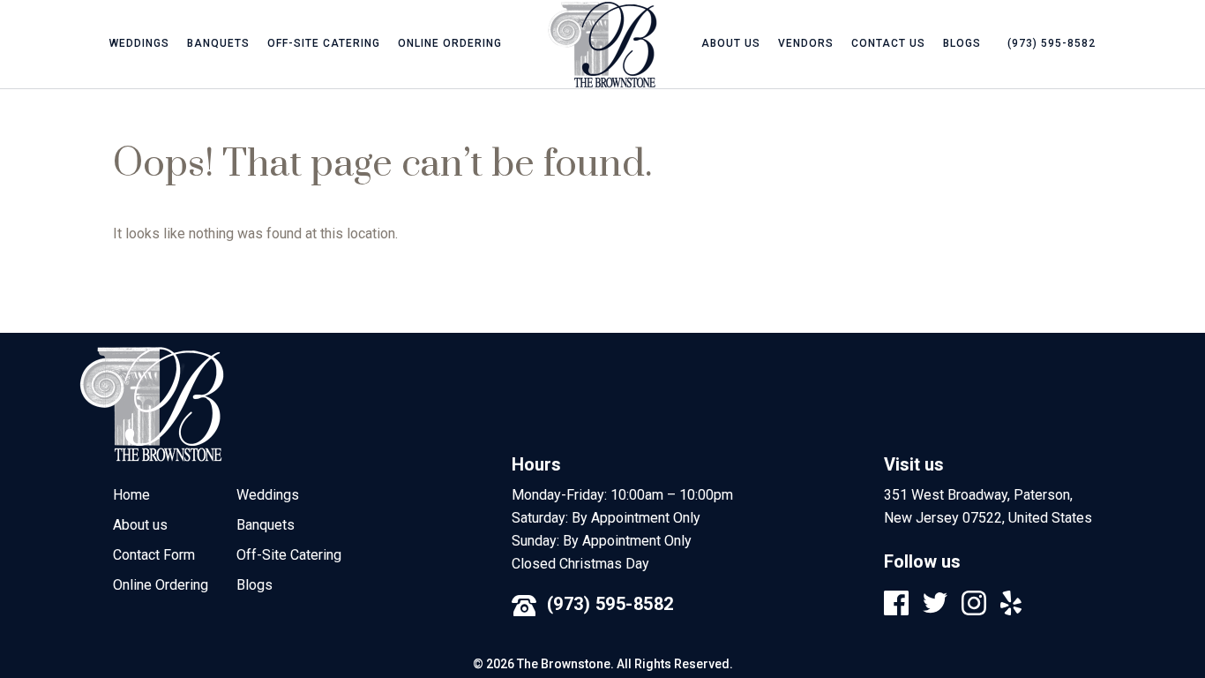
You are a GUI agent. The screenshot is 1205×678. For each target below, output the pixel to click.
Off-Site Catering (323, 43)
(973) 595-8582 (610, 603)
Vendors (806, 43)
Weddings (139, 43)
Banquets (218, 43)
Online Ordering (450, 43)
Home (131, 494)
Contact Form (154, 554)
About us (730, 43)
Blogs (962, 43)
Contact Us (888, 43)
